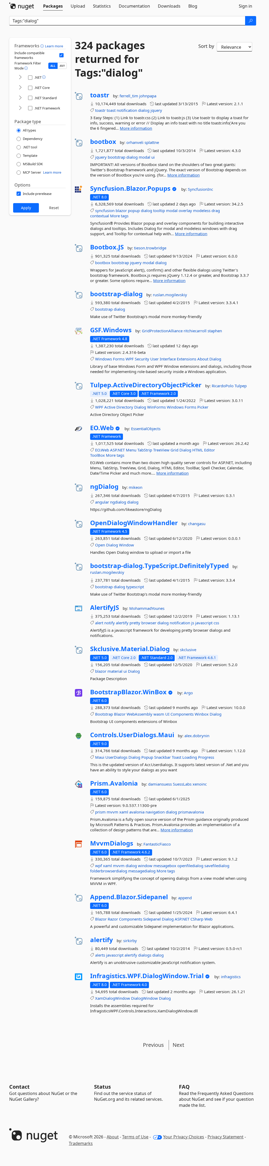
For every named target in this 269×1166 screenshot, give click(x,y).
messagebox (164, 865)
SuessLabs (183, 784)
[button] (42, 46)
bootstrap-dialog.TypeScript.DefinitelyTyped (159, 566)
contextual (99, 215)
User (154, 358)
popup (134, 210)
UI (167, 714)
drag (215, 210)
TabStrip (144, 450)
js (192, 622)
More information (136, 128)
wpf (98, 865)
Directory (124, 407)
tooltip (159, 210)
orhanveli (135, 142)
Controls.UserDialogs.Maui (132, 735)
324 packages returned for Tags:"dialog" (110, 58)
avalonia (136, 812)
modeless (201, 210)
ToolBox (97, 455)
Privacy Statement (226, 1137)
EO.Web (102, 428)
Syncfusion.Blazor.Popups (130, 188)
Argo (188, 692)
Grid (174, 450)
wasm (158, 714)
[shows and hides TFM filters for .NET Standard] (20, 98)
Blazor (120, 714)
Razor (113, 919)
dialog (143, 110)
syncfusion (105, 210)
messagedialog (142, 870)
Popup (147, 757)
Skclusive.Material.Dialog (130, 649)
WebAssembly (139, 714)
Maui (99, 757)
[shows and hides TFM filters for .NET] (20, 77)
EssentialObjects (146, 428)
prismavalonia (191, 812)
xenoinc (200, 784)
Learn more (54, 46)
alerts (100, 955)
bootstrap (116, 157)
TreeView (161, 450)
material (114, 671)
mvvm (112, 812)
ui (153, 157)
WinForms (156, 407)
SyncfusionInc (200, 189)
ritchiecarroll (196, 330)
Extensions (186, 358)
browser (148, 622)
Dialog (215, 358)
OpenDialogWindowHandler (134, 523)
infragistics (231, 976)
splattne (151, 142)
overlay (185, 210)
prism (100, 812)
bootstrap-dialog (116, 294)
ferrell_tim (129, 95)
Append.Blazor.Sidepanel (129, 897)
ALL (52, 66)
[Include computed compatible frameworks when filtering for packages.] (61, 55)
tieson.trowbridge (150, 247)
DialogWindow (144, 998)
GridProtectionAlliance (163, 330)
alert (99, 622)
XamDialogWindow (112, 998)
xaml (123, 812)
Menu (131, 450)
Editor (209, 450)
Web (208, 919)
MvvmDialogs (111, 843)
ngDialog (104, 486)
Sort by (206, 46)
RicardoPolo (223, 385)
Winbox (202, 714)
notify (109, 622)
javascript (204, 622)
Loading (189, 757)
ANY (62, 66)
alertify (122, 622)
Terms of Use (135, 1137)
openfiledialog (190, 865)
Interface (168, 358)
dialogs (144, 955)
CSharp (196, 919)
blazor (121, 210)
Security (142, 358)
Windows (103, 358)
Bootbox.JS (107, 247)
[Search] (250, 21)
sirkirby (130, 940)
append (185, 897)
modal (144, 157)
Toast (176, 757)
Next (178, 1044)
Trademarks (81, 1143)
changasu (196, 523)
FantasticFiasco (157, 844)
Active (109, 407)
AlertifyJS (104, 607)
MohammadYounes (146, 608)
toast (111, 110)
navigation (155, 812)
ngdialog (118, 502)
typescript (135, 586)
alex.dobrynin (196, 735)
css (216, 622)
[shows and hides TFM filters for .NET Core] (20, 88)
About (202, 358)
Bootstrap (104, 714)
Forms (119, 358)
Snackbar (162, 757)
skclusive (188, 649)
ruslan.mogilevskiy (170, 294)
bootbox (103, 141)
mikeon (135, 487)
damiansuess (160, 784)
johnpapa (147, 95)
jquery (156, 110)
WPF (130, 358)
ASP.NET (117, 450)
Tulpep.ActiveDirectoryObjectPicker (145, 385)
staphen (215, 330)
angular (102, 502)
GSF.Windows (111, 330)
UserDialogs (116, 757)
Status (102, 1086)
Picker (202, 407)
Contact (19, 1086)
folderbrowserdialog (108, 870)
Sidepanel (152, 919)
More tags (119, 215)
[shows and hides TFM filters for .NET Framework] (20, 108)
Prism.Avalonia (114, 783)
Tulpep (241, 385)
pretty (135, 622)
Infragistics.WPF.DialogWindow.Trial (147, 976)
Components (182, 714)
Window (126, 544)
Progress (206, 757)
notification (127, 110)
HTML (197, 450)
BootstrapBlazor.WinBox (128, 692)
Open (100, 544)
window (145, 865)
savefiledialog (216, 865)
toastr (99, 95)
